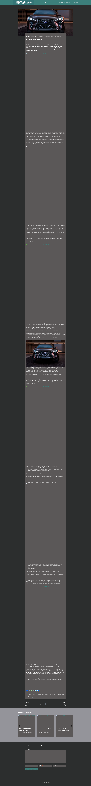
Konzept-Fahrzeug (40, 694)
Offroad (46, 694)
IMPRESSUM (52, 777)
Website (56, 765)
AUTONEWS (75, 2)
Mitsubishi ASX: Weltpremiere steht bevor (63, 730)
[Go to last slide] (19, 726)
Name (26, 765)
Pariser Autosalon (53, 694)
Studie (59, 694)
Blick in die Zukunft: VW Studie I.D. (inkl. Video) (33, 704)
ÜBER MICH (38, 777)
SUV (63, 694)
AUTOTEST (68, 2)
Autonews (29, 694)
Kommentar (28, 749)
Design (33, 694)
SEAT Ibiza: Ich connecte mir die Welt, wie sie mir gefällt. (57, 704)
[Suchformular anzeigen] (45, 2)
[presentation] (26, 720)
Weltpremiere (29, 696)
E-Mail (41, 765)
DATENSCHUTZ (45, 777)
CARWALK (30, 41)
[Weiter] (71, 726)
